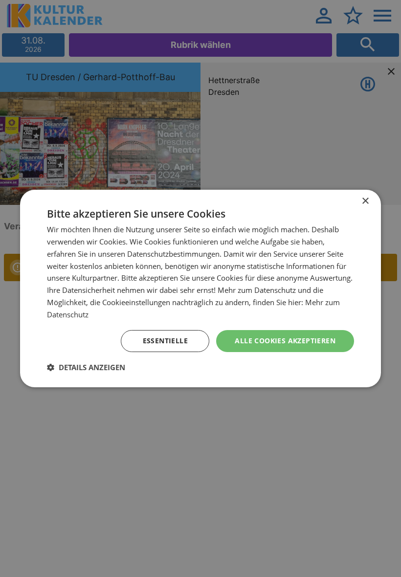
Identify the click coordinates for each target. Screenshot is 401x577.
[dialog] (200, 288)
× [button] (365, 201)
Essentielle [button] (165, 340)
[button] (86, 367)
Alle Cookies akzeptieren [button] (285, 340)
